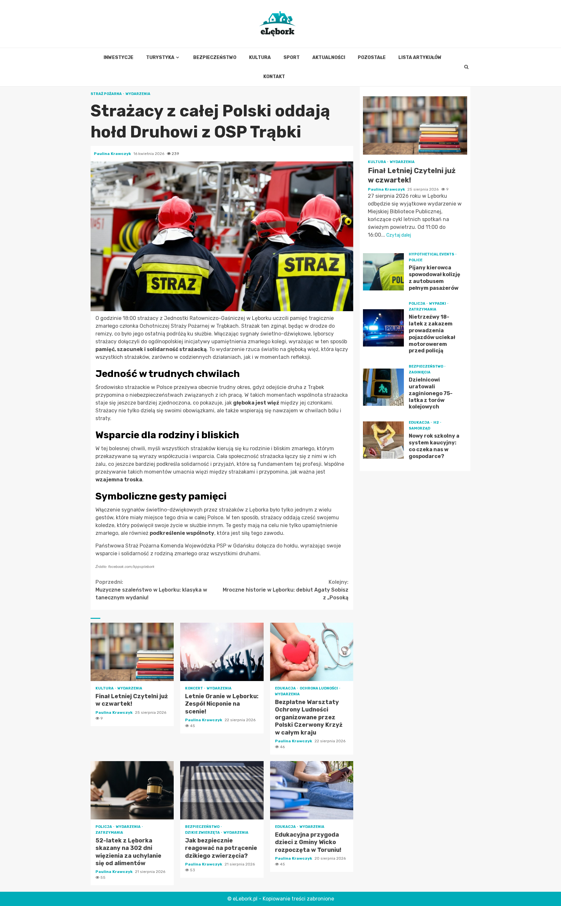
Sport (291, 57)
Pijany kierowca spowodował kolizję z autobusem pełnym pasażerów (383, 271)
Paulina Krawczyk (113, 153)
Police (415, 260)
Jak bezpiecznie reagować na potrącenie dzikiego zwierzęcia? (221, 790)
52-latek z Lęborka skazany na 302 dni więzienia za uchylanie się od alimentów (132, 790)
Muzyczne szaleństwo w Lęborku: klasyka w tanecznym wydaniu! (151, 590)
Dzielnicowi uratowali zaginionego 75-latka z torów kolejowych (383, 387)
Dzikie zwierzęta (202, 832)
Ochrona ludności (319, 688)
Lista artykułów (420, 57)
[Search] (466, 67)
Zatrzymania (109, 832)
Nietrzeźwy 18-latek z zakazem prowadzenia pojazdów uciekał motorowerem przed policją (383, 328)
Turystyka (160, 57)
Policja (104, 827)
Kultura (260, 57)
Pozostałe (372, 57)
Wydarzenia (138, 94)
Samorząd (419, 428)
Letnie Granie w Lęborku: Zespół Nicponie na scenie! (221, 652)
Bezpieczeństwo (214, 57)
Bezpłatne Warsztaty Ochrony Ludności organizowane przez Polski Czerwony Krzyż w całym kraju (311, 652)
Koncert (194, 688)
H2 (436, 422)
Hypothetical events (432, 254)
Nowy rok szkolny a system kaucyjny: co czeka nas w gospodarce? (383, 440)
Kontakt (274, 76)
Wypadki (438, 303)
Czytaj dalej (398, 235)
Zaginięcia (419, 372)
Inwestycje (118, 57)
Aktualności (328, 57)
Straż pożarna (106, 94)
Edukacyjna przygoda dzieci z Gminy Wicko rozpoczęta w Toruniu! (311, 790)
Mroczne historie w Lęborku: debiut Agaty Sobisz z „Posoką (285, 590)
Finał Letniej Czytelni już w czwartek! (132, 652)
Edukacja (285, 688)
